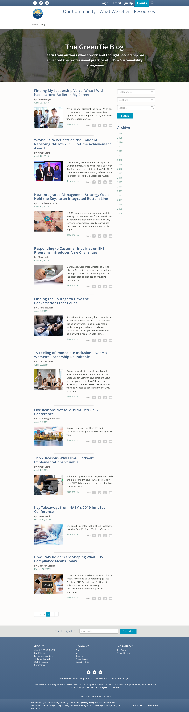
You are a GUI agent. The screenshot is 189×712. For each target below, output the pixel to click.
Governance (39, 665)
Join (77, 653)
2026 (119, 133)
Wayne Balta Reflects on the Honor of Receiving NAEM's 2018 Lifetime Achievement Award (72, 144)
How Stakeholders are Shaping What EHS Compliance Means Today (68, 559)
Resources (144, 11)
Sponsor (80, 656)
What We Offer (115, 11)
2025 (119, 137)
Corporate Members (43, 656)
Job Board (122, 650)
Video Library (123, 653)
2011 (119, 199)
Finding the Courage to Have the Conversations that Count (61, 301)
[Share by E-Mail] (110, 125)
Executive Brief (83, 662)
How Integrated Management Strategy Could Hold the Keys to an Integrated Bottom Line (72, 196)
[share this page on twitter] (99, 125)
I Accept (137, 705)
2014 (119, 186)
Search (125, 115)
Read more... (72, 124)
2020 (119, 159)
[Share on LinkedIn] (105, 125)
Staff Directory (41, 662)
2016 (119, 177)
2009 (119, 208)
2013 (119, 190)
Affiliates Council (42, 659)
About (39, 646)
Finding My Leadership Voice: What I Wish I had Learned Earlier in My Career (70, 92)
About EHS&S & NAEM (44, 650)
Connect (82, 646)
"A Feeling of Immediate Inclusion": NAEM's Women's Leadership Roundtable (70, 354)
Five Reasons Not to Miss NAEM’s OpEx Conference (66, 412)
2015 (119, 182)
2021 (119, 155)
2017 (119, 173)
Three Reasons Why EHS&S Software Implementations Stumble (64, 460)
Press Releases (82, 659)
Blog (78, 650)
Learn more (152, 705)
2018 (119, 168)
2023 (119, 146)
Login (104, 3)
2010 (119, 204)
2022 (119, 151)
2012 (119, 195)
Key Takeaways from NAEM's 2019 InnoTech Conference (71, 509)
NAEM (35, 24)
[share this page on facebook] (94, 125)
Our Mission (40, 653)
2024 (119, 142)
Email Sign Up (123, 3)
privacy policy (89, 684)
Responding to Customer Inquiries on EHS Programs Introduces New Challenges (69, 250)
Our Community (79, 11)
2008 (119, 213)
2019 (119, 164)
